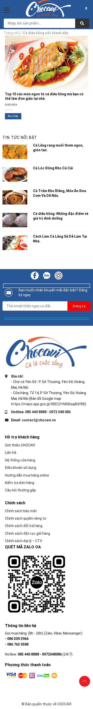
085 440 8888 (35, 412)
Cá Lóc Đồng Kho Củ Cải (53, 168)
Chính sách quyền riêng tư (25, 518)
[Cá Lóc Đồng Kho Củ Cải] (14, 174)
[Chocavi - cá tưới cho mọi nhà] (48, 8)
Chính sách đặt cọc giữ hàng (27, 533)
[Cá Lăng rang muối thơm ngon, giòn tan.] (14, 151)
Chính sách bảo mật (21, 511)
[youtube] (47, 275)
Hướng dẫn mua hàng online (27, 475)
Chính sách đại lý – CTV (23, 541)
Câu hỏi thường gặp (20, 490)
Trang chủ (12, 33)
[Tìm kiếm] (82, 23)
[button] (86, 9)
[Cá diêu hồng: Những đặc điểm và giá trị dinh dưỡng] (14, 220)
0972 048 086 (60, 412)
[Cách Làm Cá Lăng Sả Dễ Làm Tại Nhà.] (14, 243)
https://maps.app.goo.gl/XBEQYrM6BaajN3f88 (48, 404)
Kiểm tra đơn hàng (19, 483)
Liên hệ (10, 453)
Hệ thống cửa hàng (20, 460)
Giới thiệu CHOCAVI (20, 445)
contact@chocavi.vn (39, 420)
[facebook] (35, 275)
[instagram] (58, 275)
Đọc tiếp (13, 116)
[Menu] (7, 10)
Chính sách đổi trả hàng (23, 526)
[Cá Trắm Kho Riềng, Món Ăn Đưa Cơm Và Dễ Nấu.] (14, 197)
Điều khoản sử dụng (20, 468)
